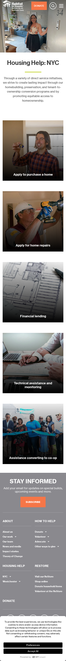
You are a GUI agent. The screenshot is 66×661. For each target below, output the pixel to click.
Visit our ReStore (44, 576)
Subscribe (33, 502)
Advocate (40, 541)
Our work (8, 536)
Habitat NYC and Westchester (13, 5)
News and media (12, 546)
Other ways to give (45, 546)
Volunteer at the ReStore (48, 591)
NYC (5, 576)
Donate (39, 531)
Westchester (10, 581)
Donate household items (48, 586)
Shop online (41, 581)
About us (8, 531)
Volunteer (40, 536)
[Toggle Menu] (61, 5)
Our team (8, 541)
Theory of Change (13, 556)
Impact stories (11, 551)
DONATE (39, 5)
